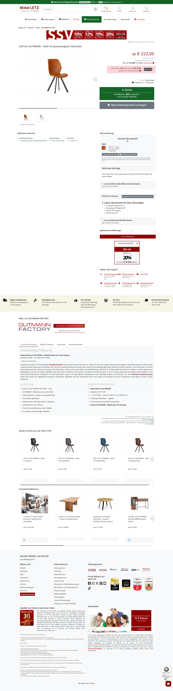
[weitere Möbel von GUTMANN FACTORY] (34, 327)
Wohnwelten (32, 19)
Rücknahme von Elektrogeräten (66, 587)
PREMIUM (65, 19)
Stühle (38, 28)
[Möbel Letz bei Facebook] (89, 583)
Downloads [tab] (61, 344)
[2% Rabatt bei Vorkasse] (93, 570)
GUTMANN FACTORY (48, 28)
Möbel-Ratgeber (60, 594)
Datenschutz (25, 581)
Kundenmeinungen (27, 587)
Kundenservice (59, 574)
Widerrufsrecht (59, 591)
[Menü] (170, 667)
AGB (21, 574)
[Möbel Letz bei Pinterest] (101, 583)
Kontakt (23, 568)
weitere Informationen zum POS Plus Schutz (138, 196)
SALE (77, 19)
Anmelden (24, 571)
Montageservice (60, 578)
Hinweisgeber (59, 597)
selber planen (49, 19)
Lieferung (57, 571)
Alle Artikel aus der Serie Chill (68, 330)
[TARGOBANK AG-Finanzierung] (125, 570)
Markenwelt (125, 19)
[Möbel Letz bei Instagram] (93, 583)
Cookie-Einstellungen (62, 600)
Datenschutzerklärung (95, 648)
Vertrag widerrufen (27, 594)
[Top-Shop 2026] (137, 584)
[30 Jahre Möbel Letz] (27, 618)
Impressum (24, 578)
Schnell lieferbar (93, 19)
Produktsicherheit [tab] (75, 344)
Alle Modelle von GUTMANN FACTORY (68, 326)
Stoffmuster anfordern (128, 154)
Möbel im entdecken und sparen (87, 2)
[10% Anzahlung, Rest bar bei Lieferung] (104, 570)
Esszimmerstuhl (56, 365)
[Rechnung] (147, 570)
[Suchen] (95, 9)
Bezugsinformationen (110, 154)
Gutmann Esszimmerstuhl (142, 374)
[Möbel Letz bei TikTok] (89, 588)
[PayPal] (115, 570)
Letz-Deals (141, 19)
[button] (119, 9)
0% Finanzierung (110, 19)
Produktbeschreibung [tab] (29, 344)
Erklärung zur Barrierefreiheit (65, 604)
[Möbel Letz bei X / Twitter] (97, 583)
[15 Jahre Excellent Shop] (115, 584)
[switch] (166, 679)
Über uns (23, 591)
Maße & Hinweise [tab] (46, 344)
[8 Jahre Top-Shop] (149, 584)
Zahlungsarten (59, 568)
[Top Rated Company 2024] (126, 584)
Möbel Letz (22, 28)
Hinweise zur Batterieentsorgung (66, 584)
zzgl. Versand (150, 80)
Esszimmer (30, 28)
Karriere (23, 584)
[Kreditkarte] (136, 570)
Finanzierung (59, 581)
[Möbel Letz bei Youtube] (104, 583)
